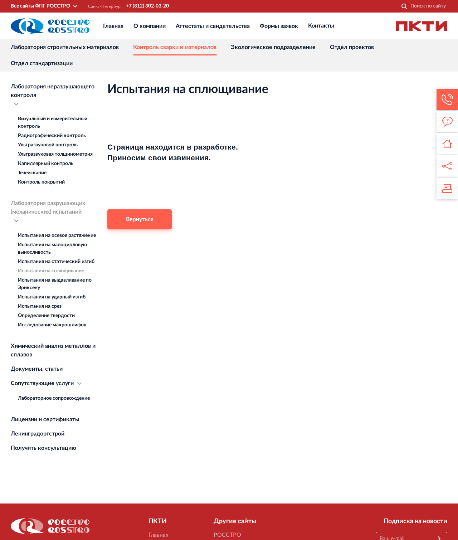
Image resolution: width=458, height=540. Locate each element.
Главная (113, 26)
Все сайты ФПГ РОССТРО (40, 6)
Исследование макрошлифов (52, 324)
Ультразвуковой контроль (48, 144)
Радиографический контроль (52, 135)
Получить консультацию (43, 448)
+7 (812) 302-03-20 (147, 6)
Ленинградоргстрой (37, 434)
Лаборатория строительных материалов (65, 47)
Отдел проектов (352, 47)
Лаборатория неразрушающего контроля (52, 91)
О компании (149, 26)
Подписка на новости (415, 521)
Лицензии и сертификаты (45, 419)
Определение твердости (46, 315)
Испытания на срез (40, 306)
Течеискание (32, 172)
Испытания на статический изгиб (56, 261)
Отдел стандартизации (42, 63)
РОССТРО (227, 535)
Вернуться (140, 219)
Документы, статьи (37, 369)
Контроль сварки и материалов (174, 47)
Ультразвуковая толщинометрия (55, 154)
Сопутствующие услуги (42, 383)
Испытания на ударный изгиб (52, 297)
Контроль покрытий (41, 182)
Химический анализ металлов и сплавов (53, 350)
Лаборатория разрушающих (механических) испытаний (48, 207)
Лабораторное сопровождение (54, 398)
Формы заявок (279, 26)
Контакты (321, 26)
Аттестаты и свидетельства (213, 26)
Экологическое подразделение (273, 47)
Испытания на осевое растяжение (57, 235)
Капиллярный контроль (45, 163)
